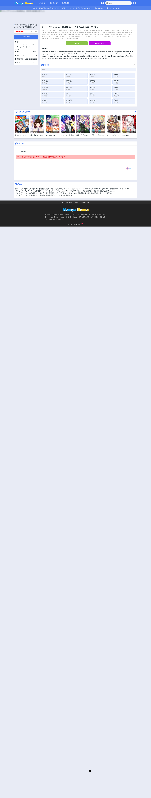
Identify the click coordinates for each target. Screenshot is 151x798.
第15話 (44, 100)
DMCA (76, 202)
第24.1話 (69, 74)
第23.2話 (93, 74)
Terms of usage (67, 202)
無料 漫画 (42, 189)
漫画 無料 (49, 189)
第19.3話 (93, 87)
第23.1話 (116, 74)
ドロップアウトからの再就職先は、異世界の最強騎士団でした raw (92, 191)
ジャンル (42, 3)
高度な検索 (66, 3)
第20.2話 (45, 87)
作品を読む (26, 37)
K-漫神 (56, 189)
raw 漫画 (62, 189)
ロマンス (18, 44)
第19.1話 (45, 94)
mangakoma (103, 189)
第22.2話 (45, 81)
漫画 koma (69, 195)
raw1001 (69, 189)
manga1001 (34, 189)
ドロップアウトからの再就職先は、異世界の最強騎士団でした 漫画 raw (40, 195)
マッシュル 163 (62, 191)
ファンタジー (25, 44)
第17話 (92, 94)
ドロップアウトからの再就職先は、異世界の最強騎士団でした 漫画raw (87, 193)
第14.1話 (93, 100)
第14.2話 (69, 100)
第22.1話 (69, 81)
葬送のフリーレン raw (80, 189)
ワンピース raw (123, 189)
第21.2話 (93, 81)
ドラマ (32, 44)
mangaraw (25, 189)
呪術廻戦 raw (113, 189)
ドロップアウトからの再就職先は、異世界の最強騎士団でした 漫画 (38, 193)
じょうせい (24, 47)
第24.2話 (45, 74)
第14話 (116, 100)
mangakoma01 (93, 189)
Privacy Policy (84, 202)
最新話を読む (100, 43)
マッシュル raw (51, 191)
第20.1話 (69, 87)
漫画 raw (18, 189)
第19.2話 (116, 87)
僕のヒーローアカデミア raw (25, 191)
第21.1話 (116, 81)
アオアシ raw (40, 191)
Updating (18, 47)
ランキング (54, 3)
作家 (77, 43)
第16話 (116, 94)
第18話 (68, 94)
